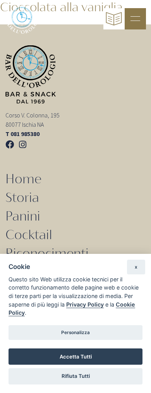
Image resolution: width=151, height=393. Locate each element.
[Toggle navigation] (135, 18)
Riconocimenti (47, 253)
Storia (22, 197)
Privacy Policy (85, 304)
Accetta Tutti (76, 356)
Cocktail (28, 234)
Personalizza (75, 332)
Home (23, 178)
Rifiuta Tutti (76, 376)
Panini (22, 216)
